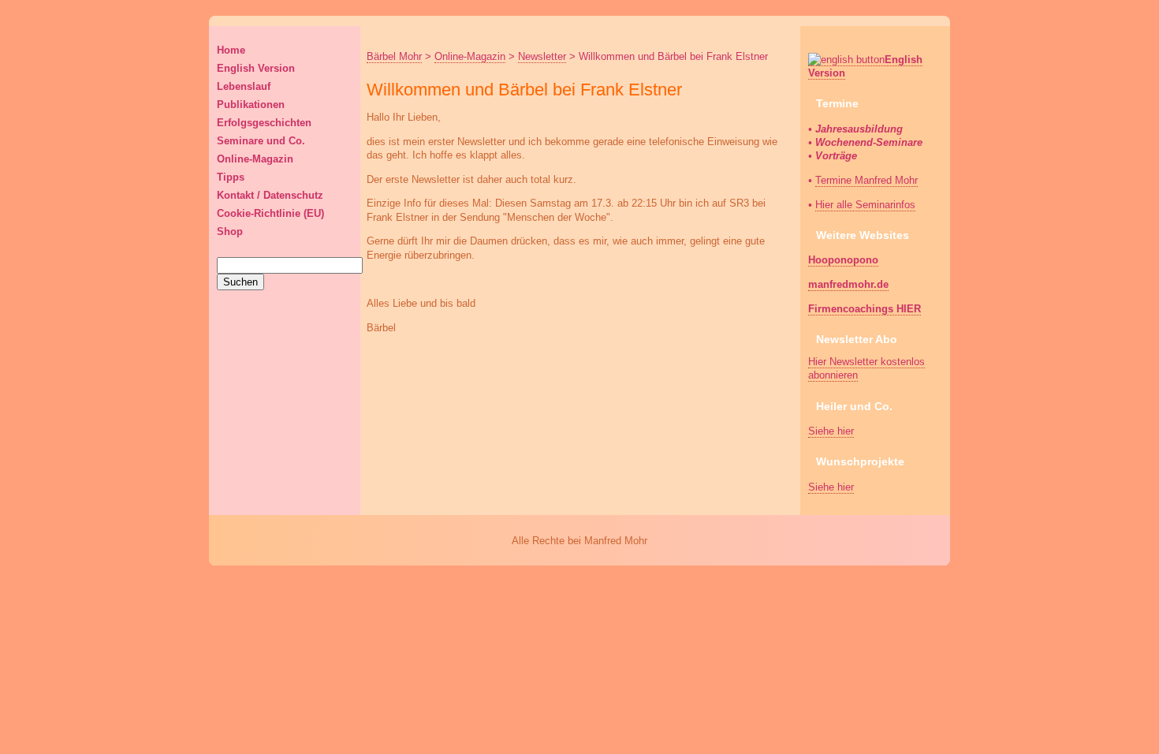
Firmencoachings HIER (864, 309)
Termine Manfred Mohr (866, 180)
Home (231, 50)
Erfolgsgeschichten (264, 123)
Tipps (230, 177)
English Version (256, 68)
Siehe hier (831, 431)
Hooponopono (843, 260)
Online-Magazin (255, 159)
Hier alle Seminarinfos (865, 205)
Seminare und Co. (261, 141)
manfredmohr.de (848, 284)
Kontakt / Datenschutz (270, 195)
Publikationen (251, 104)
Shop (230, 231)
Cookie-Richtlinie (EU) (270, 213)
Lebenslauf (243, 86)
